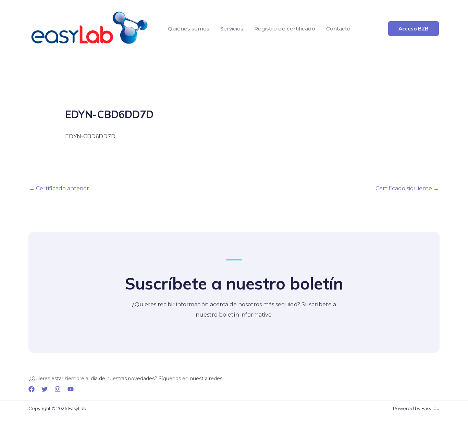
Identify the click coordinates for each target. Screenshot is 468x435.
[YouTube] (70, 389)
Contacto (338, 28)
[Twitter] (44, 389)
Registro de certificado (284, 28)
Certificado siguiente (407, 188)
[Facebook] (31, 389)
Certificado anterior (59, 188)
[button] (413, 29)
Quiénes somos (188, 28)
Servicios (231, 28)
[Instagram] (57, 389)
